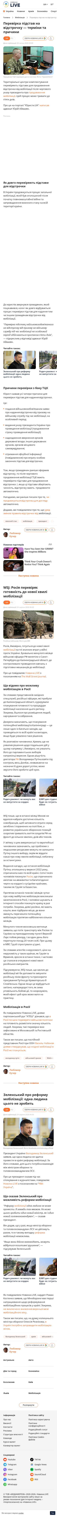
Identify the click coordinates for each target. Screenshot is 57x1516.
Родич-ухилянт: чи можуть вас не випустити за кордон (19, 800)
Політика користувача (39, 1419)
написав (44, 105)
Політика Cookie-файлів (36, 1438)
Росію (29, 876)
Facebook (12, 1479)
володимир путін (12, 1058)
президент (42, 521)
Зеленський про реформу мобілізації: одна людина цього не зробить (16, 374)
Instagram (12, 1474)
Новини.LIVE (32, 673)
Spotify (38, 1469)
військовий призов (33, 1058)
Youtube (11, 1459)
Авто (30, 1360)
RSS (36, 1479)
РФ (17, 759)
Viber (10, 1469)
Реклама (7, 1430)
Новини (21, 11)
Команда (7, 1438)
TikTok (38, 1459)
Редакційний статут (37, 1429)
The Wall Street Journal (33, 676)
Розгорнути (28, 1405)
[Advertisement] (28, 146)
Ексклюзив (9, 1382)
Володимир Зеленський (39, 1153)
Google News (41, 1464)
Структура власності (13, 1434)
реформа (40, 1232)
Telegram (12, 1464)
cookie (21, 1513)
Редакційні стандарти (39, 1433)
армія (33, 1336)
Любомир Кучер (14, 535)
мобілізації (9, 649)
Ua (44, 4)
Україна (10, 11)
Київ (30, 1382)
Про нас (7, 1419)
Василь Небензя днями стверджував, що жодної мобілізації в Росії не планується (28, 1047)
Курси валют (9, 1442)
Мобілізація (20, 17)
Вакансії (7, 1423)
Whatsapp (12, 1484)
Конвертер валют (11, 1445)
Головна (6, 17)
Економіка (42, 11)
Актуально (8, 1360)
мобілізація (27, 521)
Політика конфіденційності (36, 1424)
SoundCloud (40, 1474)
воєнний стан (11, 521)
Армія (31, 11)
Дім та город (9, 1371)
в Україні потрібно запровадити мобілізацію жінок (27, 1325)
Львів (6, 1393)
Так (52, 1513)
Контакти (7, 1427)
